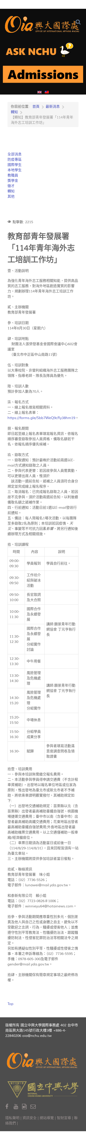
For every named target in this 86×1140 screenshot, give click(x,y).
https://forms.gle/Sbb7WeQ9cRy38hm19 (41, 418)
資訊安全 (29, 1118)
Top (10, 1004)
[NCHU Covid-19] (43, 76)
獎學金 (12, 181)
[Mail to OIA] (33, 1106)
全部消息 (14, 154)
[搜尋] (79, 22)
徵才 (11, 186)
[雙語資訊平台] (43, 51)
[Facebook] (9, 1106)
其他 (11, 196)
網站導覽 (47, 1118)
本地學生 (14, 170)
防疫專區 (14, 159)
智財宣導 (64, 1118)
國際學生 (14, 165)
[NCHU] (43, 1089)
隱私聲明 (12, 1118)
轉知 (11, 191)
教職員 (12, 175)
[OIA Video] (26, 1106)
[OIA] (43, 1061)
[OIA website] (43, 24)
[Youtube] (18, 1106)
